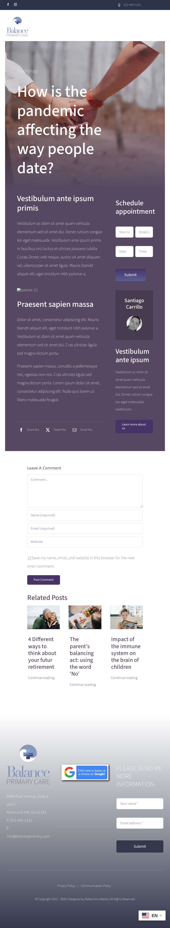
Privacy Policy (66, 886)
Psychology (27, 70)
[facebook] (8, 4)
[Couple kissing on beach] (43, 608)
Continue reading (41, 677)
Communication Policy (97, 886)
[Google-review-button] (85, 767)
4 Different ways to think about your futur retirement (42, 653)
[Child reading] (85, 608)
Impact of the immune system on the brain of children (126, 653)
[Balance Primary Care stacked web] (29, 747)
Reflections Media (96, 899)
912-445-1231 (21, 820)
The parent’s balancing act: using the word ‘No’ (82, 656)
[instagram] (15, 4)
